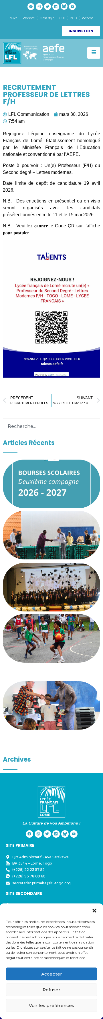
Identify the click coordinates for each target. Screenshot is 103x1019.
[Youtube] (72, 6)
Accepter (51, 974)
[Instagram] (39, 6)
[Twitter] (47, 6)
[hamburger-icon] (93, 53)
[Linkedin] (55, 6)
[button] (94, 910)
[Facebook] (30, 6)
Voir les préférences (51, 1005)
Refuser (51, 989)
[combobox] (51, 426)
